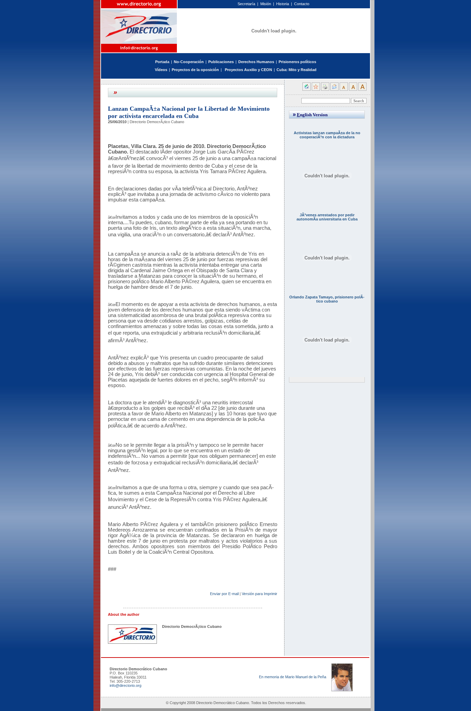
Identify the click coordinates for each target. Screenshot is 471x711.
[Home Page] (139, 22)
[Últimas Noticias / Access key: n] (223, 69)
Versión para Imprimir (259, 594)
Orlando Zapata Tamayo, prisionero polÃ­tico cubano (326, 299)
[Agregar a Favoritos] (316, 89)
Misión (265, 4)
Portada (162, 62)
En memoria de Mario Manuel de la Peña (292, 677)
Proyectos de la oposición (195, 70)
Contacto (301, 4)
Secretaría (246, 4)
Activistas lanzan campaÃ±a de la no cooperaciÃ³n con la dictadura (327, 135)
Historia (282, 4)
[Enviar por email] (334, 89)
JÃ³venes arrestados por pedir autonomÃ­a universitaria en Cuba (327, 217)
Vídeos (161, 70)
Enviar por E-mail (224, 594)
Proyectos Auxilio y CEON (248, 70)
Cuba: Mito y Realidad (297, 70)
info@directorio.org (125, 685)
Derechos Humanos (256, 62)
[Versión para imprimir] (325, 89)
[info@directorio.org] (139, 48)
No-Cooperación (189, 62)
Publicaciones (221, 62)
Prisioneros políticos (297, 62)
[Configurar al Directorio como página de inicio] (306, 89)
